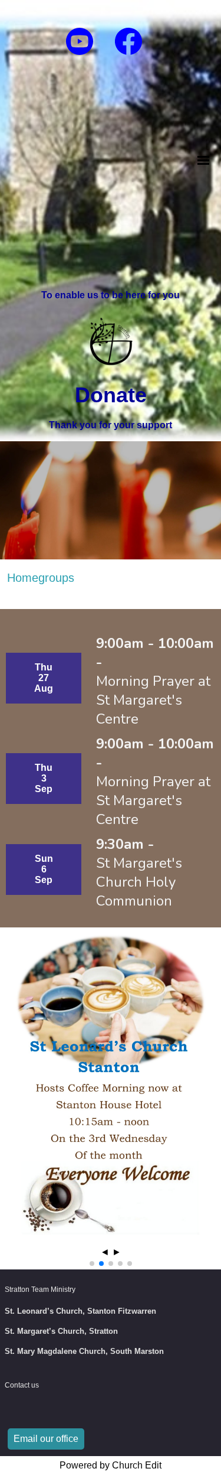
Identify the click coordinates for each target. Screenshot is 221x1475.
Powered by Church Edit (110, 1465)
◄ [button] (105, 1252)
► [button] (116, 1252)
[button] (92, 1263)
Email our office (46, 1439)
